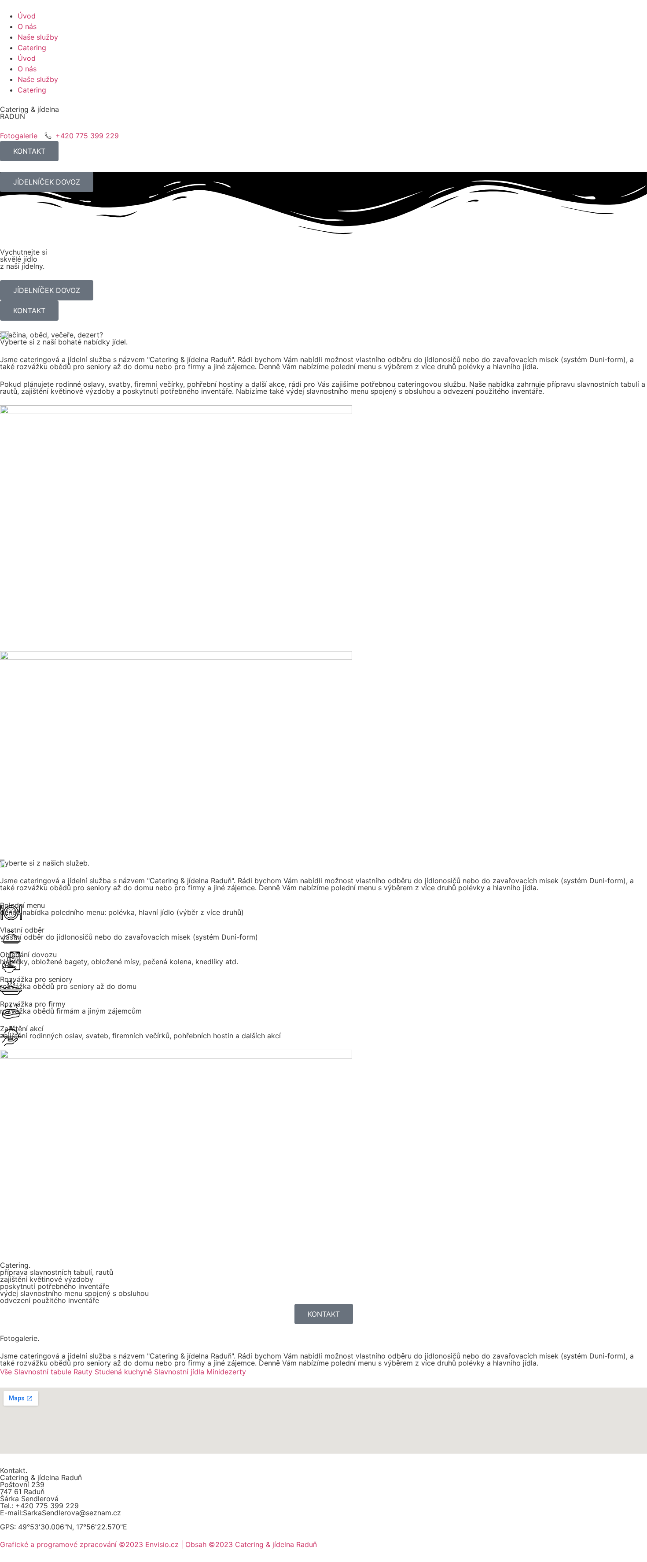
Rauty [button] (84, 1371)
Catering (32, 47)
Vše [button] (7, 1371)
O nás (27, 26)
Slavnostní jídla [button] (180, 1371)
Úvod (27, 15)
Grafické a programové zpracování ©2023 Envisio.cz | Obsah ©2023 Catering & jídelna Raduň (158, 1544)
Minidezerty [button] (226, 1371)
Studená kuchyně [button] (124, 1371)
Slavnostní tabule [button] (44, 1371)
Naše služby (38, 37)
